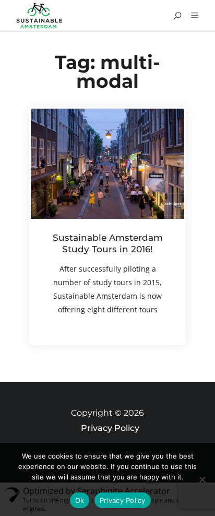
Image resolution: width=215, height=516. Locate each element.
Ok (80, 500)
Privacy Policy (110, 428)
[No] (202, 479)
